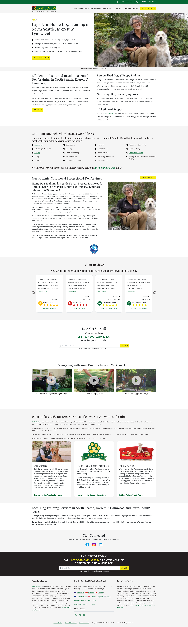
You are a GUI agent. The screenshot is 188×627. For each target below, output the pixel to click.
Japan (100, 593)
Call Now (37, 110)
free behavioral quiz (104, 167)
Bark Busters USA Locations (84, 604)
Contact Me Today (148, 178)
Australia (80, 593)
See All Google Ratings (49, 308)
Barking (37, 153)
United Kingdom (97, 596)
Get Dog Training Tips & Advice (131, 495)
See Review (42, 291)
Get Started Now (41, 58)
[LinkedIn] (101, 544)
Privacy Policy (58, 623)
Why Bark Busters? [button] (81, 8)
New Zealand (82, 596)
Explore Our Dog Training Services (47, 495)
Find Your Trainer (148, 8)
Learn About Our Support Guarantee (90, 495)
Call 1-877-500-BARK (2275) (94, 337)
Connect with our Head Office (85, 600)
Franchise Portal (84, 623)
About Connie (86, 68)
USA (109, 596)
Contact (96, 68)
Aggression (38, 145)
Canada (91, 593)
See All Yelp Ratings (79, 308)
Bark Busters (36, 422)
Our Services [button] (95, 8)
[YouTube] (84, 615)
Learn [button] (134, 8)
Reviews (119, 8)
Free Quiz (127, 8)
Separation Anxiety (136, 153)
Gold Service (108, 113)
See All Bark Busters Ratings (108, 308)
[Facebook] (87, 544)
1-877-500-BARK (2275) (85, 560)
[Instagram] (94, 544)
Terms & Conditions (71, 623)
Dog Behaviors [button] (108, 8)
